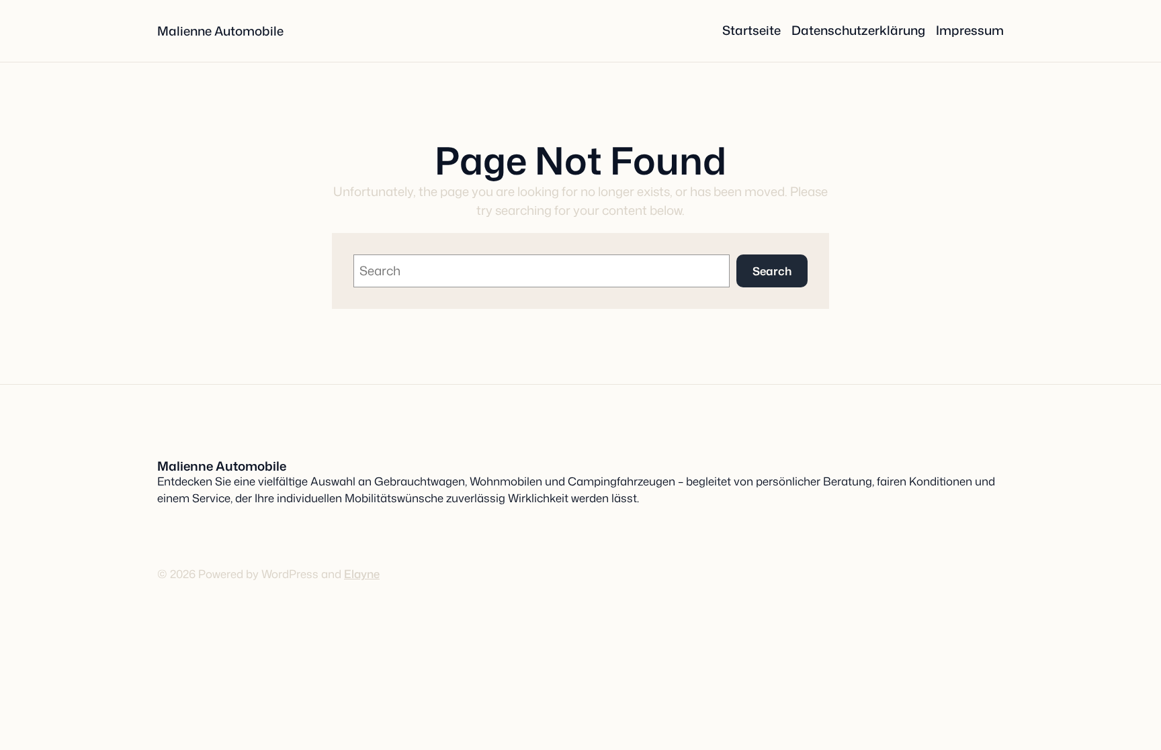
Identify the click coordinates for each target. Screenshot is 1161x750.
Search (771, 271)
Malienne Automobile (220, 31)
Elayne (362, 573)
